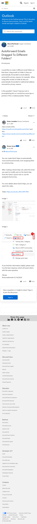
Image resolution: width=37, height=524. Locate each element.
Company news (6, 491)
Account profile (6, 360)
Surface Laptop (5, 331)
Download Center (6, 363)
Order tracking (5, 372)
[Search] (21, 3)
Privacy (21, 515)
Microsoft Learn (6, 460)
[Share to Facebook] (12, 319)
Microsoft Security (6, 425)
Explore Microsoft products (8, 347)
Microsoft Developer (7, 457)
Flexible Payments (6, 382)
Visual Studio (5, 476)
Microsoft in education (7, 391)
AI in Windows (5, 344)
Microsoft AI (5, 422)
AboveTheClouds (13, 44)
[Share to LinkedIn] (9, 319)
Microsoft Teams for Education (9, 397)
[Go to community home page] (6, 2)
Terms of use (15, 517)
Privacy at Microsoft (7, 494)
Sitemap (4, 515)
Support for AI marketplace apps (10, 463)
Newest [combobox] (31, 116)
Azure (3, 454)
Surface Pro (5, 328)
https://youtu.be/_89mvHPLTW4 (18, 192)
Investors (4, 498)
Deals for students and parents (9, 410)
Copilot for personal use (8, 341)
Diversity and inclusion (7, 501)
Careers (4, 485)
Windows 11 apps (6, 351)
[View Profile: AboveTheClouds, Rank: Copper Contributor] (3, 44)
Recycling (13, 519)
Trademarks (23, 517)
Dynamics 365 (5, 429)
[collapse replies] (18, 120)
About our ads (21, 519)
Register (26, 3)
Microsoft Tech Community (8, 466)
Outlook (6, 8)
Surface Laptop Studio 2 (8, 335)
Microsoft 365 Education (8, 400)
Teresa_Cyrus (11, 146)
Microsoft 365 (5, 432)
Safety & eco (5, 519)
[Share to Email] (28, 319)
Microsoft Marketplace (7, 469)
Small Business (5, 444)
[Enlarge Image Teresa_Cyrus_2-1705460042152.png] (18, 246)
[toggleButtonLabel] (34, 8)
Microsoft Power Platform (8, 435)
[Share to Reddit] (18, 319)
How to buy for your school (8, 404)
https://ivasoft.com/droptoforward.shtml (16, 129)
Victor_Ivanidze (12, 121)
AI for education (6, 413)
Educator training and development (10, 407)
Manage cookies (6, 517)
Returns (4, 369)
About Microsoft (6, 488)
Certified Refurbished (7, 375)
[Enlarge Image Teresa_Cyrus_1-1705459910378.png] (18, 211)
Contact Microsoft (13, 515)
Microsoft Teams (6, 438)
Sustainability (5, 507)
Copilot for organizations (8, 338)
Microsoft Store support (8, 366)
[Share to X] (15, 319)
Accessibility (5, 504)
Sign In (32, 3)
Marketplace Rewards (7, 473)
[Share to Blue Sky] (22, 319)
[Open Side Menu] (2, 2)
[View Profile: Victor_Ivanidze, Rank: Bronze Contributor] (4, 122)
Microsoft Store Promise (8, 379)
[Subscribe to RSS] (25, 319)
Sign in (10, 297)
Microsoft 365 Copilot (7, 441)
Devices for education (7, 394)
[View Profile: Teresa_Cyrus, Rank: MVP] (4, 147)
